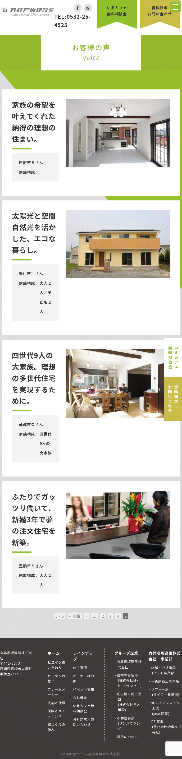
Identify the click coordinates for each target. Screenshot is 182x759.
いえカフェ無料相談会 (117, 11)
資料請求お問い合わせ (160, 11)
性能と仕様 (56, 702)
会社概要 (80, 697)
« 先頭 (75, 616)
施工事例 (80, 667)
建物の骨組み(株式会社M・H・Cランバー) (129, 680)
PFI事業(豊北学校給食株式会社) (166, 727)
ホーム (54, 653)
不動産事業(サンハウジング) (128, 723)
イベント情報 (83, 689)
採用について (127, 736)
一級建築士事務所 (165, 681)
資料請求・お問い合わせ (173, 399)
